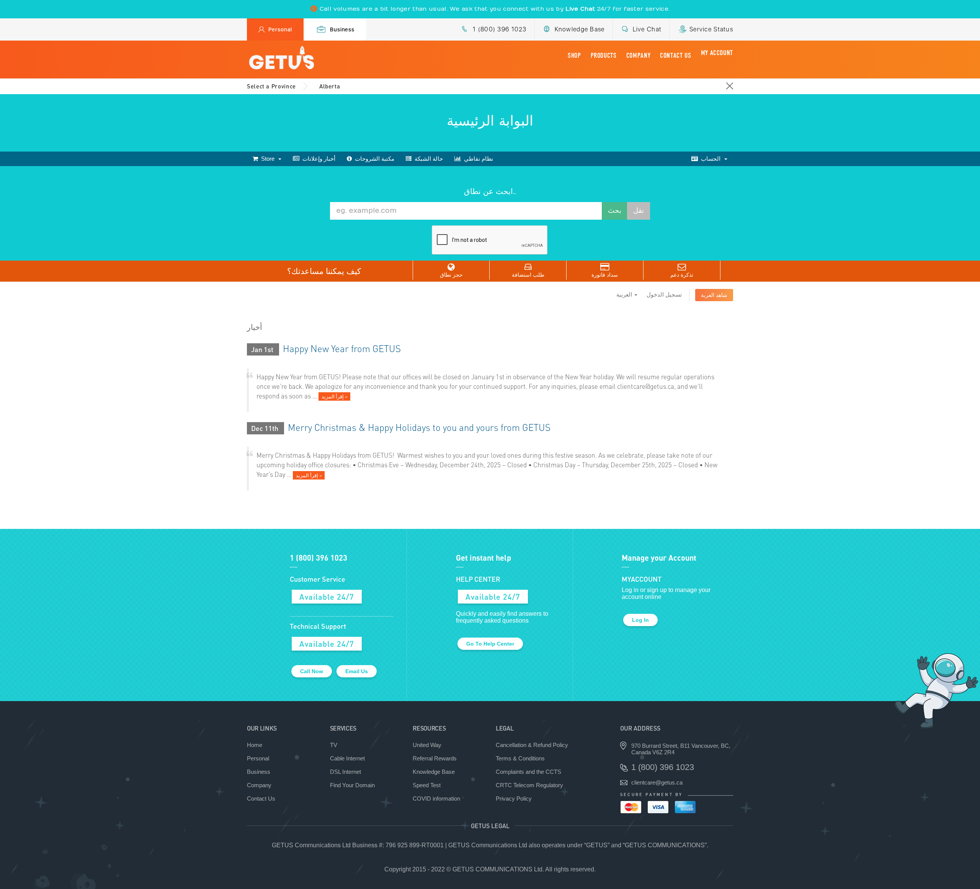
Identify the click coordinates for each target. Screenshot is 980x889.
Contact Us (675, 55)
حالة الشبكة (427, 158)
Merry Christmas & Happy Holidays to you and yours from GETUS (419, 427)
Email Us (356, 671)
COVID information (436, 798)
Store (268, 158)
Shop (574, 55)
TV (333, 745)
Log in (640, 620)
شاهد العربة (714, 295)
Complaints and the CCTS (528, 771)
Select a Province (271, 86)
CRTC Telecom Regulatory (529, 785)
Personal (280, 29)
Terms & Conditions (520, 758)
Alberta (329, 86)
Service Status (711, 29)
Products (604, 55)
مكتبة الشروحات (373, 158)
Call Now (311, 671)
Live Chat (647, 29)
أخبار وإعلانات (317, 158)
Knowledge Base (580, 29)
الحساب (711, 158)
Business (342, 29)
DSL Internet (345, 771)
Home (254, 745)
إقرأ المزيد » (335, 396)
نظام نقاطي (477, 158)
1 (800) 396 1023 (499, 29)
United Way (427, 745)
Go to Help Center (490, 644)
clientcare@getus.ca (657, 782)
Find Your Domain (352, 785)
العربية (625, 294)
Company (638, 55)
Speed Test (427, 785)
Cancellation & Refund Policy (532, 745)
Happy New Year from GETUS (342, 348)
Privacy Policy (514, 798)
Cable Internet (347, 758)
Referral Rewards (435, 758)
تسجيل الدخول (664, 294)
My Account (717, 53)
